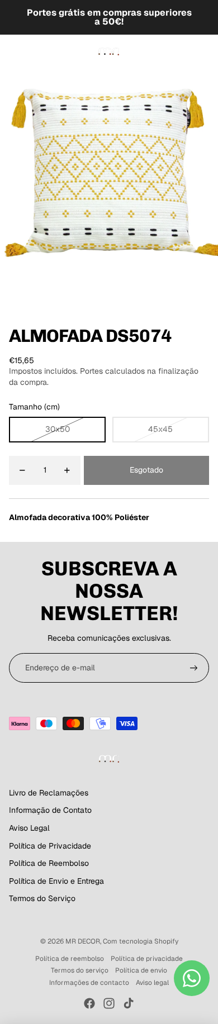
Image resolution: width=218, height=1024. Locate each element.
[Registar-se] (194, 668)
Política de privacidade (147, 958)
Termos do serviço (79, 970)
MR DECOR (82, 941)
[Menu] (13, 51)
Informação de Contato (50, 810)
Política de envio (141, 970)
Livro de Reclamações (48, 793)
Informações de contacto (89, 982)
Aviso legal (152, 982)
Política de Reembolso (49, 863)
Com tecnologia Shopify (140, 941)
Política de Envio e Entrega (56, 881)
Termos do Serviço (42, 898)
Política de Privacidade (50, 846)
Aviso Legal (29, 828)
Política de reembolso (69, 958)
